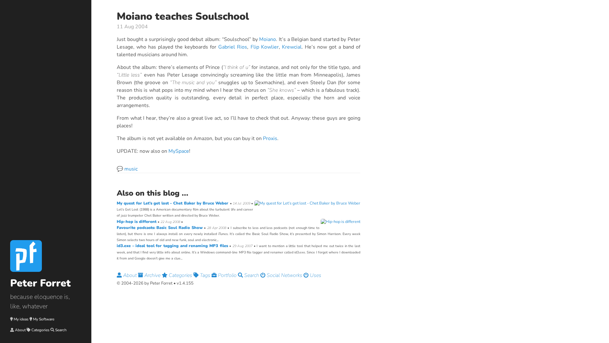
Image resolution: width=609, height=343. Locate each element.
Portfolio (227, 275)
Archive (152, 275)
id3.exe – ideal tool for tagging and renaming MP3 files (173, 246)
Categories (40, 330)
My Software (43, 319)
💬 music (127, 168)
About (20, 330)
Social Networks (284, 275)
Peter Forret (40, 283)
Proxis (270, 138)
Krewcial (292, 47)
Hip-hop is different (137, 222)
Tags (205, 275)
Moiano (267, 39)
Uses (315, 275)
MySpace (178, 151)
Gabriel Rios (232, 47)
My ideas (21, 319)
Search (61, 330)
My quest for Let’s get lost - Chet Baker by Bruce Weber (173, 203)
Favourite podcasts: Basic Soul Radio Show (160, 228)
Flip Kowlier (265, 47)
